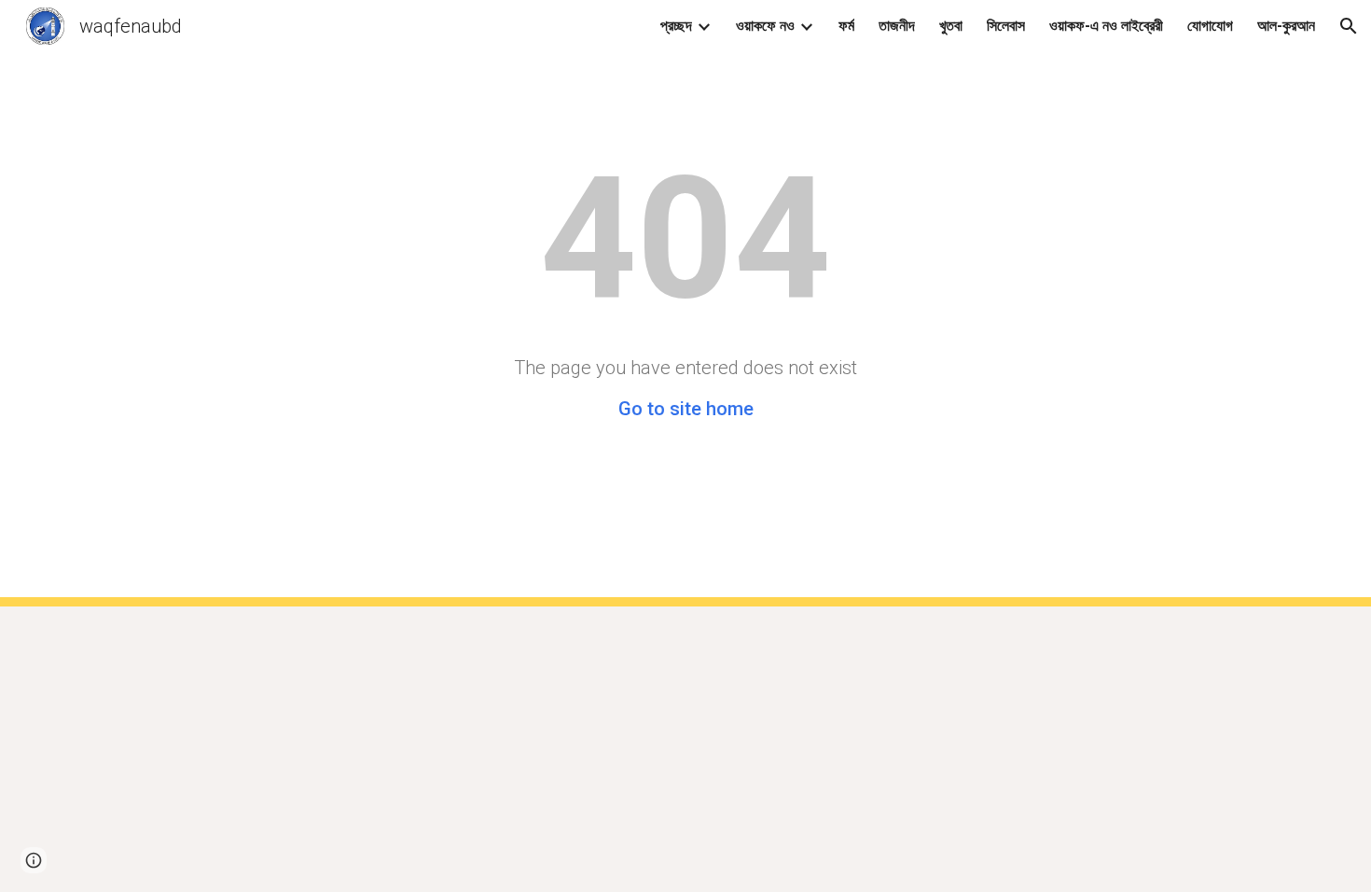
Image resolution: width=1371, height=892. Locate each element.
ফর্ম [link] (846, 26)
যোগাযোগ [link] (1210, 26)
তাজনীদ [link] (897, 26)
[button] (1348, 26)
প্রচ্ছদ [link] (676, 26)
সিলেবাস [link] (1006, 26)
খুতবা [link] (950, 26)
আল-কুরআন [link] (1286, 26)
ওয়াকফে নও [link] (765, 26)
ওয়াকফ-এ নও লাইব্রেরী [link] (1106, 26)
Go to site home (686, 408)
